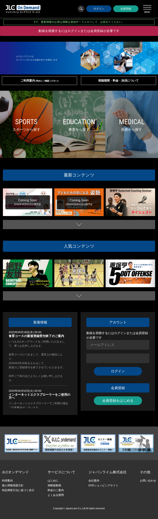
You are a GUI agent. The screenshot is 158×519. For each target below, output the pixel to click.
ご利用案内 (39, 80)
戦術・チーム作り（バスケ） (72, 285)
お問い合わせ (148, 480)
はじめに (53, 480)
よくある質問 (56, 495)
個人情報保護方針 (13, 485)
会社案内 (93, 480)
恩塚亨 (130, 211)
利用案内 (7, 480)
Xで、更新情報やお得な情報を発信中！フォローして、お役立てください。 (79, 21)
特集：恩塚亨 (140, 211)
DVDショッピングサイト (103, 485)
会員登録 (125, 8)
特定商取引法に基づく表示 (18, 490)
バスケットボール (117, 211)
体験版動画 (54, 485)
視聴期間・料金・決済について (118, 80)
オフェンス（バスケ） (137, 282)
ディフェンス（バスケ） (36, 282)
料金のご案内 (56, 490)
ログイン (98, 8)
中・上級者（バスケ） (17, 285)
